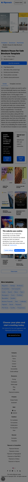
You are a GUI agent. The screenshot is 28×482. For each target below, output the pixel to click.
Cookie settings (8, 250)
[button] (3, 479)
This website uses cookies (12, 231)
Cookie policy (13, 245)
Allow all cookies (19, 250)
